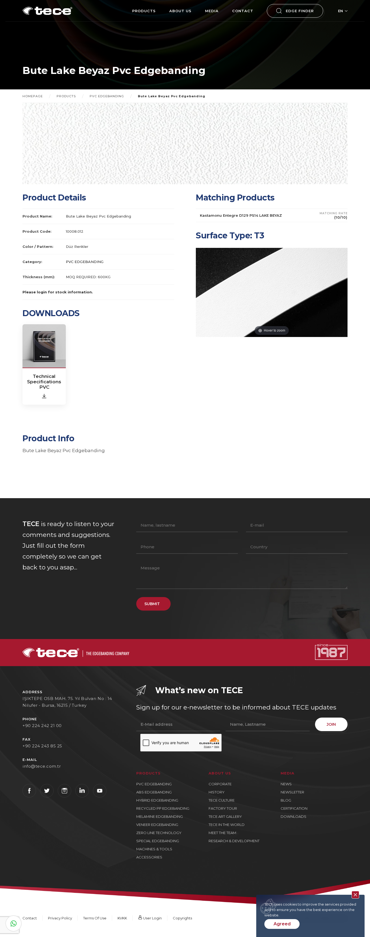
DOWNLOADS (293, 816)
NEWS (286, 784)
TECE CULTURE (222, 800)
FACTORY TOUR (223, 808)
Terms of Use (94, 918)
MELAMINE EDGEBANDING (159, 816)
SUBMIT (152, 603)
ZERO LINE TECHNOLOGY (158, 833)
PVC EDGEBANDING (107, 96)
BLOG (286, 800)
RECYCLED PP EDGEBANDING (162, 808)
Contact (29, 918)
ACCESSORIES (149, 857)
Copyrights (182, 918)
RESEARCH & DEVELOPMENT (234, 841)
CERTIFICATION (294, 808)
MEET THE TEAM (222, 833)
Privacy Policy (60, 918)
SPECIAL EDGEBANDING (157, 841)
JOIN (331, 724)
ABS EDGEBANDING (154, 792)
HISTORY (217, 792)
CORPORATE (220, 784)
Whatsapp (13, 923)
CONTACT (242, 11)
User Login (152, 918)
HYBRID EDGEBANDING (157, 800)
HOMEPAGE (32, 96)
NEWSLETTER (292, 792)
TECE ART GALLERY (225, 816)
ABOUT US (180, 11)
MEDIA (212, 11)
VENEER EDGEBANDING (157, 824)
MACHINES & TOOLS (154, 849)
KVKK (122, 918)
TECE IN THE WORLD (227, 824)
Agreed (282, 923)
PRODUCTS (144, 11)
